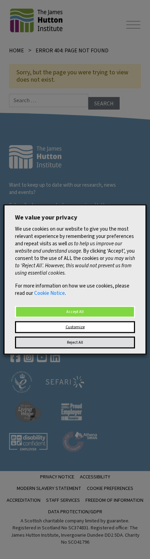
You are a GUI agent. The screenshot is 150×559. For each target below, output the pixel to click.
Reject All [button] (75, 342)
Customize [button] (75, 327)
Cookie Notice (49, 293)
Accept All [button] (75, 312)
